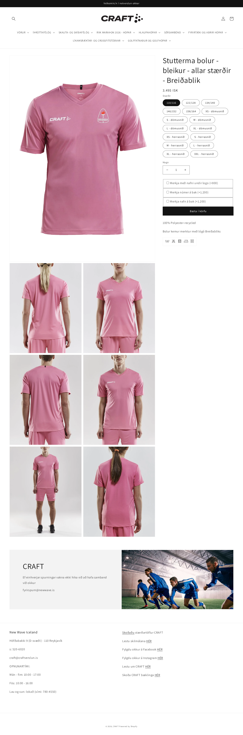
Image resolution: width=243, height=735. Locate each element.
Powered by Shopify (128, 726)
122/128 (191, 102)
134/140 (210, 102)
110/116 (171, 102)
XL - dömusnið (202, 128)
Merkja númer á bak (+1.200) (189, 192)
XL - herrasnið (176, 154)
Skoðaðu (128, 633)
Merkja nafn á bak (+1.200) (188, 201)
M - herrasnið (175, 145)
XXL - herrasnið (204, 154)
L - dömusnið (175, 128)
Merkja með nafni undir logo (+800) (194, 183)
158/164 (191, 111)
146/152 (172, 111)
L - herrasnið (201, 145)
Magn (166, 162)
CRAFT (116, 726)
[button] (13, 19)
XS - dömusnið (215, 111)
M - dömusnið (202, 120)
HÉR (149, 641)
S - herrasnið (202, 137)
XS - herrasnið (176, 137)
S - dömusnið (175, 120)
